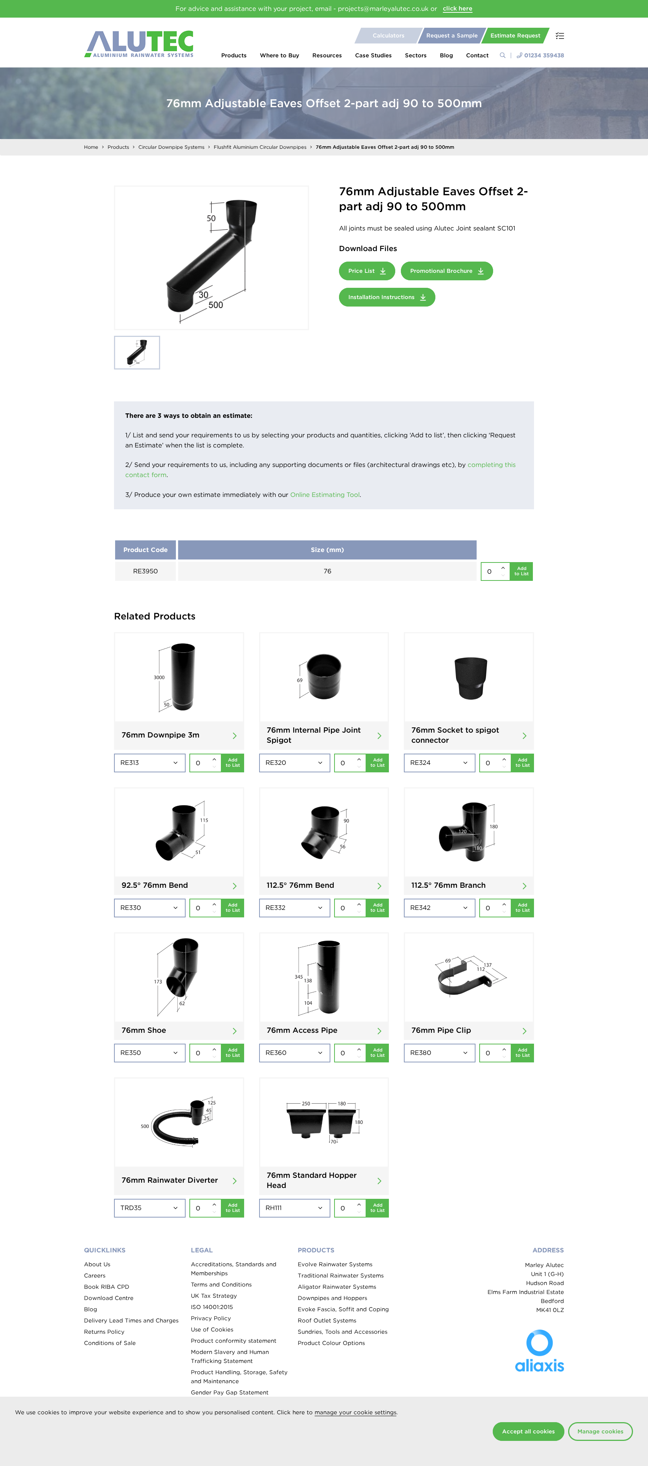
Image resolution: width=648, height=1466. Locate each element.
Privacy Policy (211, 1318)
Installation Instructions (382, 297)
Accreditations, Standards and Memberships (233, 1269)
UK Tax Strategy (214, 1295)
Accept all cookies (528, 1431)
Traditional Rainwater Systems (341, 1275)
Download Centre (109, 1298)
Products (234, 55)
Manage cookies (601, 1431)
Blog (446, 55)
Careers (94, 1275)
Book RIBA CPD (106, 1286)
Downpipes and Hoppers (332, 1298)
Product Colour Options (331, 1343)
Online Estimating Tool (325, 494)
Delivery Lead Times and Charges (131, 1320)
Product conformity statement (233, 1340)
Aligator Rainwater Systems (337, 1286)
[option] (211, 258)
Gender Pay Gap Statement (229, 1392)
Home (91, 147)
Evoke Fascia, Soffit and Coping (343, 1309)
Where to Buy (279, 55)
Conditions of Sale (110, 1343)
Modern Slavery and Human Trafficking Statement (230, 1356)
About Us (97, 1264)
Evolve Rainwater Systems (335, 1264)
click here (457, 8)
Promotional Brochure (442, 271)
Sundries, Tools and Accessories (342, 1331)
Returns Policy (104, 1331)
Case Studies (373, 55)
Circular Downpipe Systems (171, 147)
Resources (327, 55)
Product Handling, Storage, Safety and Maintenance (239, 1377)
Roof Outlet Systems (327, 1320)
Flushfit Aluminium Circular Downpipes (260, 147)
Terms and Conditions (221, 1284)
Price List (362, 271)
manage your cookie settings (355, 1412)
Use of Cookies (212, 1329)
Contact (477, 55)
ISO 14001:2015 (212, 1307)
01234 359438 (544, 55)
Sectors (416, 55)
